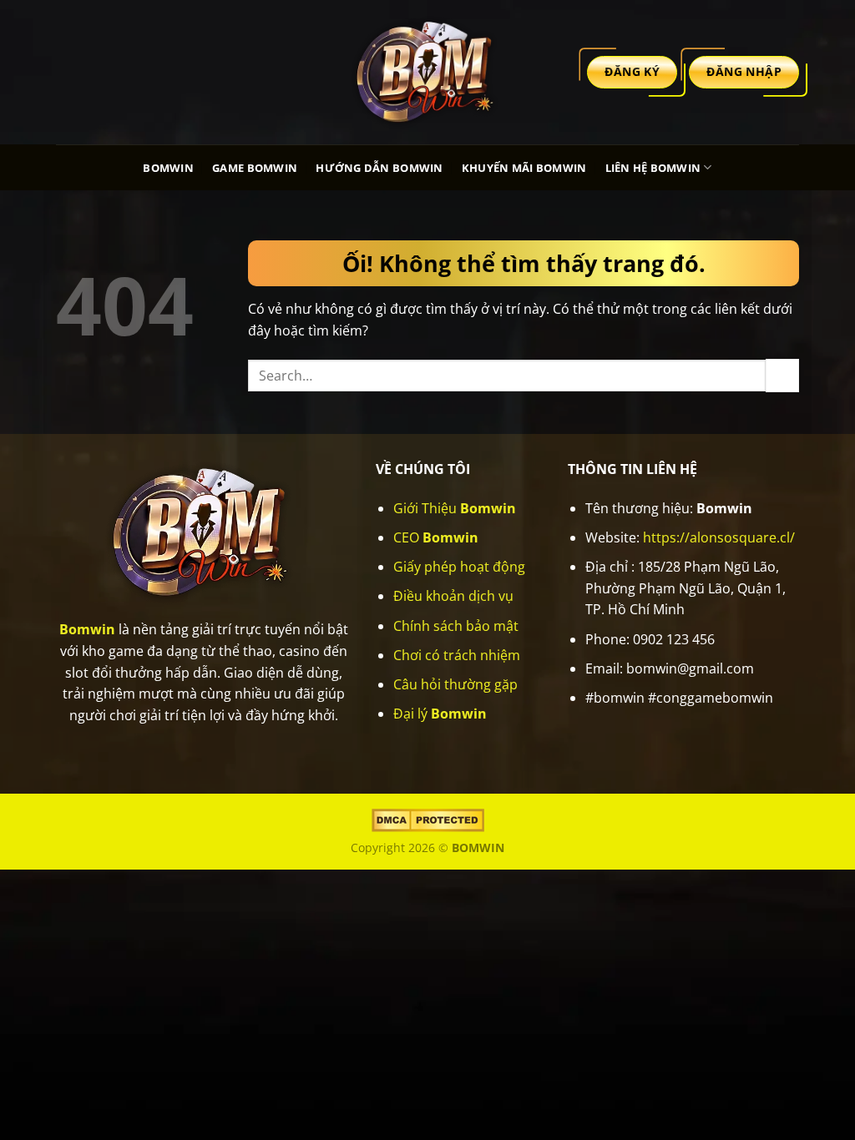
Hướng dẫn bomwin (379, 167)
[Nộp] (782, 375)
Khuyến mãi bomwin (524, 167)
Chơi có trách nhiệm (456, 655)
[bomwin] (427, 71)
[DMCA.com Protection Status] (428, 819)
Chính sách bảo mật (456, 626)
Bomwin (168, 167)
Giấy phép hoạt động (459, 566)
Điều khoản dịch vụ (453, 596)
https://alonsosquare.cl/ (719, 537)
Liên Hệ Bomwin (653, 167)
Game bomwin (254, 167)
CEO (435, 537)
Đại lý (440, 713)
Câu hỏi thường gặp (455, 684)
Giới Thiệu (454, 508)
